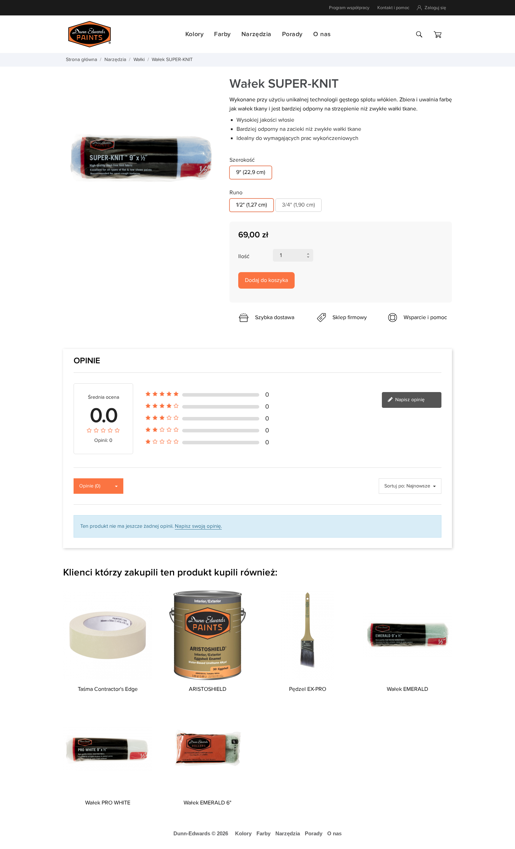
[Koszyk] (437, 34)
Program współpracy (349, 8)
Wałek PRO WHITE (107, 803)
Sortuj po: (394, 486)
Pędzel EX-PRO (307, 689)
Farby (222, 34)
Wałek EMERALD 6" (208, 803)
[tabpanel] (141, 158)
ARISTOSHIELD (207, 689)
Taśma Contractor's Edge (108, 689)
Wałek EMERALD (407, 689)
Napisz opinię (409, 400)
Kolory (194, 34)
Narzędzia (256, 34)
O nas (322, 34)
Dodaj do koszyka (266, 280)
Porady (292, 34)
